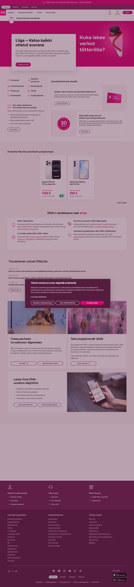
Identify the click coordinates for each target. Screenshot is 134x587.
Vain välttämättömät (67, 303)
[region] (68, 293)
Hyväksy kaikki (92, 303)
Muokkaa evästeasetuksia (42, 303)
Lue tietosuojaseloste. (39, 297)
